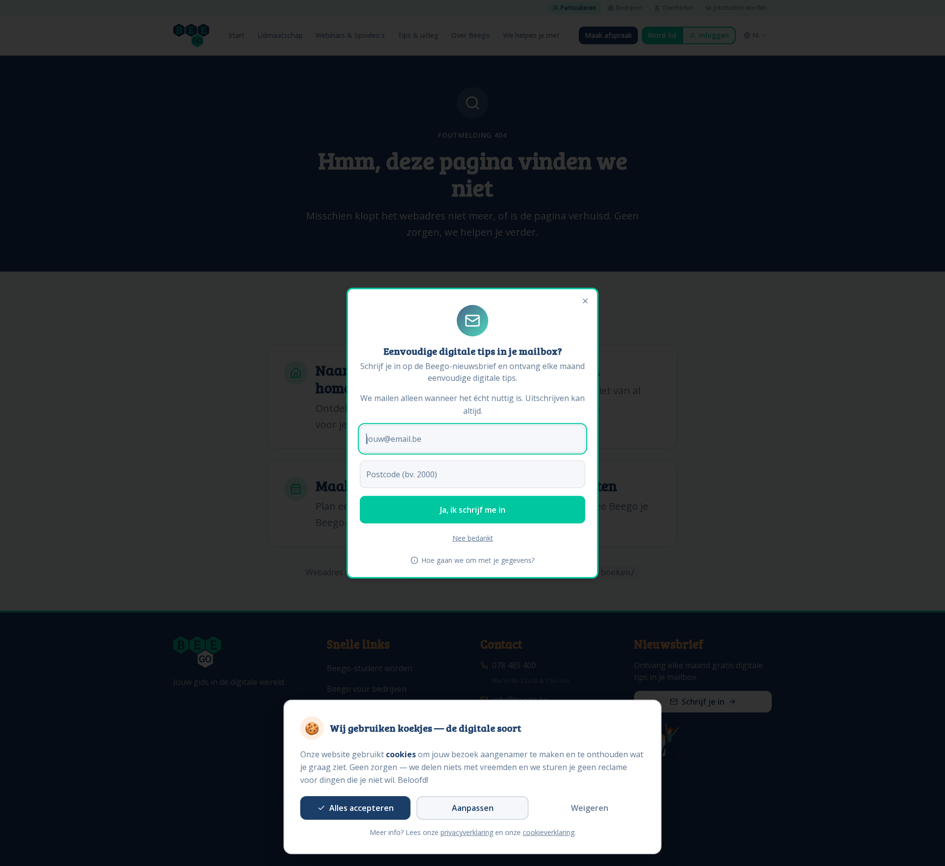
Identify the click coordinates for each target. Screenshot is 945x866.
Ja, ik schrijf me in (472, 509)
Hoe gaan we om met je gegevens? (478, 559)
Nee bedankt (472, 537)
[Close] (585, 301)
